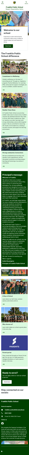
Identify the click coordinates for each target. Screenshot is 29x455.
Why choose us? (7, 324)
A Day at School (7, 296)
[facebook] (2, 424)
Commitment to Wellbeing (10, 76)
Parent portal (6, 352)
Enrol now (8, 46)
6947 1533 (8, 413)
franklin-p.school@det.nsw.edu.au (14, 409)
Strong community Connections (12, 152)
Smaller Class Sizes (8, 110)
